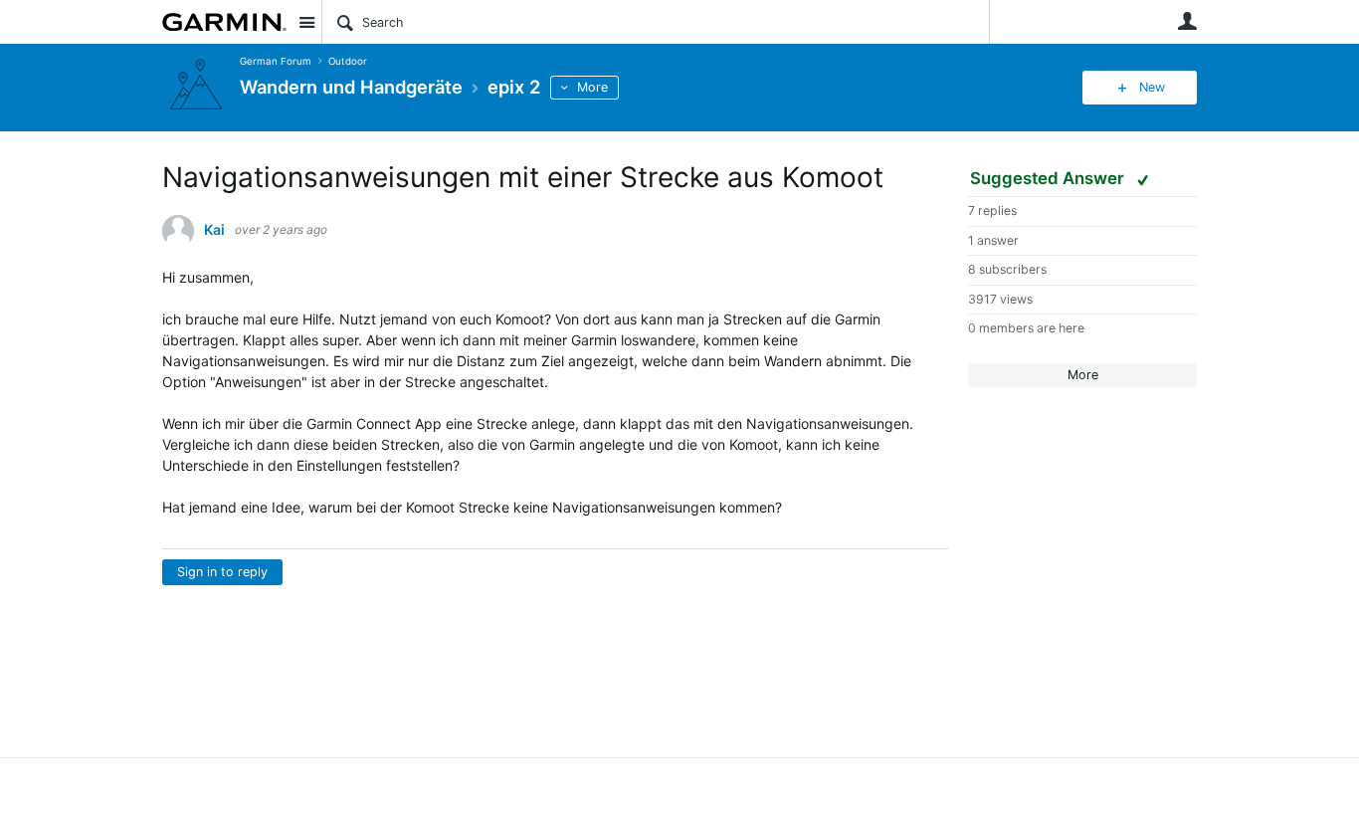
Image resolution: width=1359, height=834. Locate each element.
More (592, 87)
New (1152, 87)
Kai (214, 230)
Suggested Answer (1049, 178)
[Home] (224, 22)
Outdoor (347, 61)
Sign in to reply (222, 571)
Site (306, 22)
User (1187, 21)
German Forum (275, 61)
